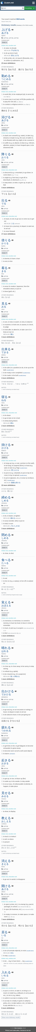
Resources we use (25, 1030)
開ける (6, 886)
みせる (5, 796)
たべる (5, 563)
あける (5, 889)
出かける (7, 691)
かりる (5, 243)
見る (4, 303)
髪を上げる (15, 55)
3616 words (20, 19)
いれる (5, 975)
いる (3, 935)
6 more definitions (7, 1008)
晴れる (6, 648)
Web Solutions (18, 1028)
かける (5, 448)
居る (4, 932)
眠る (12, 423)
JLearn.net (8, 3)
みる (3, 306)
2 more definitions (7, 426)
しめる (5, 500)
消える (6, 861)
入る (12, 223)
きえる (5, 864)
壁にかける (15, 470)
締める (6, 497)
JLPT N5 (11, 38)
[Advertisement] (18, 13)
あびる (5, 120)
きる (3, 271)
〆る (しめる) (15, 526)
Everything (28, 8)
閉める (6, 535)
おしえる (6, 821)
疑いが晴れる (15, 676)
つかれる (6, 730)
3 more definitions (7, 187)
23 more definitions (8, 63)
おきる (5, 763)
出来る (6, 349)
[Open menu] (33, 3)
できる (5, 352)
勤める (6, 76)
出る (4, 200)
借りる (6, 240)
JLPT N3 (5, 894)
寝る (4, 397)
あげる (5, 33)
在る (12, 953)
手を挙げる (15, 50)
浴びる (6, 117)
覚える (6, 602)
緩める (12, 518)
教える (6, 818)
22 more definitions (8, 485)
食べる (6, 560)
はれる (5, 651)
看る (12, 334)
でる (3, 203)
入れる (6, 972)
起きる (6, 760)
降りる (6, 154)
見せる (6, 793)
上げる (6, 29)
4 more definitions (7, 378)
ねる (3, 400)
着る (4, 268)
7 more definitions (7, 919)
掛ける (6, 445)
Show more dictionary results (11, 1017)
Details (4, 42)
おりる (5, 157)
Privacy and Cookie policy (12, 1030)
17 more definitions (8, 234)
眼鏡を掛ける (15, 483)
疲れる (6, 727)
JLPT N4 (11, 162)
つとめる (6, 79)
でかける (6, 694)
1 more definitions (7, 636)
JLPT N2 (5, 38)
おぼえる (6, 605)
